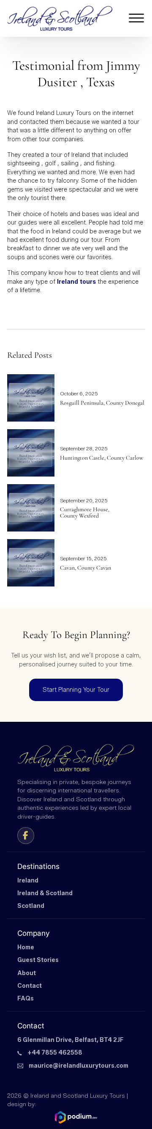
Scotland (30, 906)
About (26, 973)
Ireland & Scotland (45, 893)
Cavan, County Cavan (85, 567)
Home (25, 947)
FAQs (25, 998)
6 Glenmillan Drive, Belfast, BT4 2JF (70, 1040)
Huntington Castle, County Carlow (101, 457)
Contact (29, 985)
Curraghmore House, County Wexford (84, 512)
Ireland (27, 880)
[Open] (136, 18)
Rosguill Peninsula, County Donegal (102, 402)
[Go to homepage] (60, 18)
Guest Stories (38, 960)
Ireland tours (76, 281)
